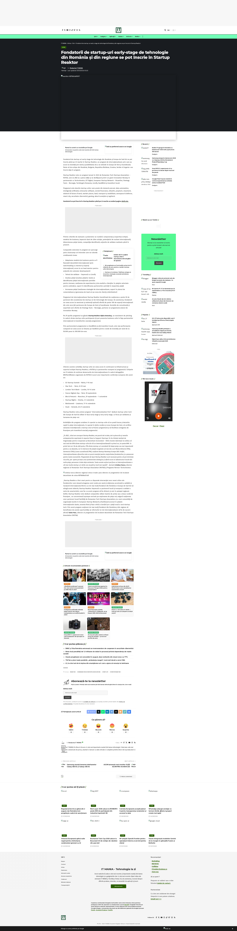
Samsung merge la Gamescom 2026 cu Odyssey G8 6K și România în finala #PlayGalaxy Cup (164, 160)
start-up (105, 672)
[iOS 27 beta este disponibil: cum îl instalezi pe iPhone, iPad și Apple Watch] (146, 320)
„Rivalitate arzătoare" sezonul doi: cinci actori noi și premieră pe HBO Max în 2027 (73, 588)
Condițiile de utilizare (89, 701)
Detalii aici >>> (156, 899)
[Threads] (77, 30)
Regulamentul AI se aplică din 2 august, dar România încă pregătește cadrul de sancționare (74, 811)
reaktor (72, 672)
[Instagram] (70, 30)
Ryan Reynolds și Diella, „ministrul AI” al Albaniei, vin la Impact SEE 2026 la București (97, 611)
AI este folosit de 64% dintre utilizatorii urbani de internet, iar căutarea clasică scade (162, 301)
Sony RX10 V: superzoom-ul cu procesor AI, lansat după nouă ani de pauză (163, 170)
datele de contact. (164, 883)
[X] (65, 30)
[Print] (129, 712)
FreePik (110, 910)
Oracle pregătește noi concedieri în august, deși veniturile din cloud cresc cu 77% (96, 657)
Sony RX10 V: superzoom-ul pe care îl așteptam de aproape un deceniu (74, 636)
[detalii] (126, 904)
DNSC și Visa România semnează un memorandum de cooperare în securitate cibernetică (99, 648)
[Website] (121, 742)
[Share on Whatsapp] (103, 712)
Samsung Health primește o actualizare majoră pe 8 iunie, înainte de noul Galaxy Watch (162, 330)
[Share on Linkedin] (107, 712)
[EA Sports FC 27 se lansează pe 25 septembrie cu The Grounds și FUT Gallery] (146, 291)
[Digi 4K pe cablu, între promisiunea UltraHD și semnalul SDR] (146, 341)
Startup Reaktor (115, 672)
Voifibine (155, 866)
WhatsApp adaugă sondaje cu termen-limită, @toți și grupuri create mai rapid (160, 811)
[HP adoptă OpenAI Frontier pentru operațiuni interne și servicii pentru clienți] (133, 828)
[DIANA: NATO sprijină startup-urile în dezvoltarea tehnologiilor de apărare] (107, 257)
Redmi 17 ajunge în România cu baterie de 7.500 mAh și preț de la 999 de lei (163, 149)
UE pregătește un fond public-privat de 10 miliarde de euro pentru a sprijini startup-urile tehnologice (117, 267)
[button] (165, 30)
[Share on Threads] (116, 712)
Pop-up (155, 426)
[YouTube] (67, 30)
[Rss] (79, 30)
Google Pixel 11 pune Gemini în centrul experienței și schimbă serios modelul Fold (162, 181)
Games (154, 295)
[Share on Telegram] (112, 712)
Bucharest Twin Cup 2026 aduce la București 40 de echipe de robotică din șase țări (103, 841)
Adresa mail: (67, 689)
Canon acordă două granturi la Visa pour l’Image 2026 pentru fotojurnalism (97, 588)
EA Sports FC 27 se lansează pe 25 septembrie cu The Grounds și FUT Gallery (163, 290)
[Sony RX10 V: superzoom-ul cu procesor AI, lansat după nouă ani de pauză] (146, 171)
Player (162, 426)
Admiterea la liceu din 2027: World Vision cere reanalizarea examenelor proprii (121, 588)
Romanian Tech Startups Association (89, 672)
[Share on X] (99, 712)
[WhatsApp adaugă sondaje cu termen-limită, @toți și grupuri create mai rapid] (162, 798)
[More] (133, 712)
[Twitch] (74, 30)
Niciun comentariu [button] (126, 776)
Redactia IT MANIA (76, 68)
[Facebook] (63, 30)
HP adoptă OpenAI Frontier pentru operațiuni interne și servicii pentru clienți (132, 841)
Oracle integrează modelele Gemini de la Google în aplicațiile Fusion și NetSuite (162, 841)
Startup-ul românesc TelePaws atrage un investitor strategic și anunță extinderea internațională (117, 273)
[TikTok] (72, 30)
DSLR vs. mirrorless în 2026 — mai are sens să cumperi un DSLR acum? (122, 611)
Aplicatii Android (157, 335)
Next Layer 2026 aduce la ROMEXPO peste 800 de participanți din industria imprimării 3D (103, 811)
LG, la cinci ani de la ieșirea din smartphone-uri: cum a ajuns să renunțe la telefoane (97, 663)
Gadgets (154, 154)
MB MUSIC (155, 864)
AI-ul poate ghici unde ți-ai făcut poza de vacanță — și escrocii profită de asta (98, 636)
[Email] (120, 712)
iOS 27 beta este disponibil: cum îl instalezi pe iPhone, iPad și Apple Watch (163, 320)
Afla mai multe (118, 886)
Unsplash (99, 910)
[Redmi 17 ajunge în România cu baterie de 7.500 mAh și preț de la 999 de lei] (146, 150)
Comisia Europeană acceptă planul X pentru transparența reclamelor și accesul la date (132, 811)
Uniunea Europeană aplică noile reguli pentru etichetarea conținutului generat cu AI (73, 841)
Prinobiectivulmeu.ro (159, 869)
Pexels (93, 910)
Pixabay (104, 910)
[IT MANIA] (118, 30)
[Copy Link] (125, 712)
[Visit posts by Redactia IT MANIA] (63, 742)
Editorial (154, 343)
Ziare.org (155, 872)
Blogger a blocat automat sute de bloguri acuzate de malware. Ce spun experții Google (163, 280)
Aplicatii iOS (156, 325)
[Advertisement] (118, 13)
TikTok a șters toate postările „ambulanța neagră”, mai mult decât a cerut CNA (95, 660)
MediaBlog (156, 861)
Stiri (63, 47)
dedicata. (124, 201)
